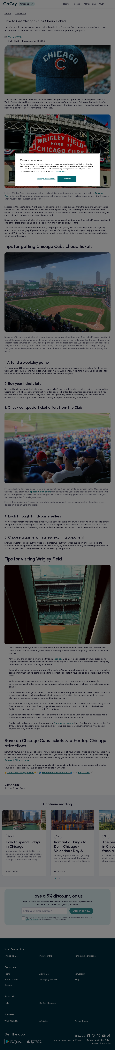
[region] (57, 169)
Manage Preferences (46, 179)
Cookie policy (61, 171)
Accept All (67, 179)
